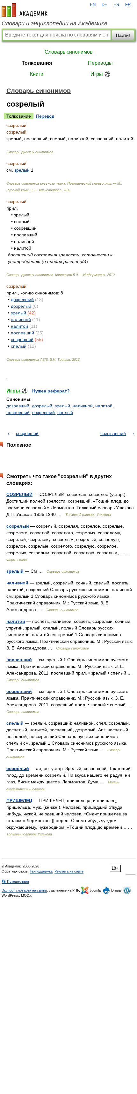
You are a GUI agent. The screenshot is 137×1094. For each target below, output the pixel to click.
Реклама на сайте (68, 871)
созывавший (113, 433)
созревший (22, 339)
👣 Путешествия (15, 881)
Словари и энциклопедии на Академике (54, 23)
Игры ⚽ (100, 74)
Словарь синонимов (69, 52)
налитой (19, 326)
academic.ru (24, 10)
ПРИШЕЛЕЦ (19, 800)
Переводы (100, 63)
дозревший (22, 299)
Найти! (123, 35)
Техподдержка (41, 871)
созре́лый (17, 768)
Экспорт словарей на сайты (24, 890)
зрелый (22, 170)
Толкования (37, 63)
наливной (21, 319)
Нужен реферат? (51, 390)
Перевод (45, 116)
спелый (18, 346)
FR (128, 5)
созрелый (17, 526)
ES (116, 5)
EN (93, 5)
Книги (36, 74)
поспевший (22, 332)
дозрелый (21, 306)
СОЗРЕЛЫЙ (19, 494)
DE (104, 5)
